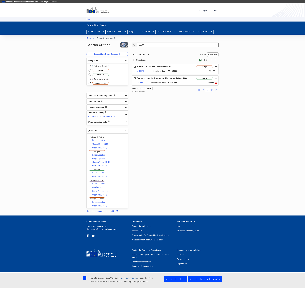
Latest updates (98, 140)
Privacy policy (183, 259)
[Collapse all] (216, 60)
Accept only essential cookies (205, 279)
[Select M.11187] (135, 67)
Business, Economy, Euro (188, 231)
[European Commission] (99, 10)
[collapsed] (126, 95)
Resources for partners (141, 262)
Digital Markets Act (164, 32)
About (97, 32)
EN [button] (215, 11)
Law (88, 19)
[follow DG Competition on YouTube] (93, 236)
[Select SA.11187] (135, 78)
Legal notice (182, 264)
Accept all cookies (175, 279)
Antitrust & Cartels (114, 32)
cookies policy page (127, 278)
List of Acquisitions (100, 191)
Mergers (132, 32)
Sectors (204, 32)
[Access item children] (102, 32)
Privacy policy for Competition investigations (150, 235)
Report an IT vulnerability (142, 266)
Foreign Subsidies (187, 32)
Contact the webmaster (141, 226)
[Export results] (200, 60)
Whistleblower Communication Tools (147, 240)
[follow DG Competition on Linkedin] (87, 236)
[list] (107, 74)
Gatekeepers (97, 187)
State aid (146, 32)
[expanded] (126, 61)
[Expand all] (210, 60)
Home (90, 32)
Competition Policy (95, 222)
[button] (215, 45)
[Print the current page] (205, 60)
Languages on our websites (188, 250)
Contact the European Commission (146, 250)
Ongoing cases (98, 159)
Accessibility (137, 231)
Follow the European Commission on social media (150, 256)
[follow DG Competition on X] (98, 236)
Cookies (180, 255)
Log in (204, 11)
